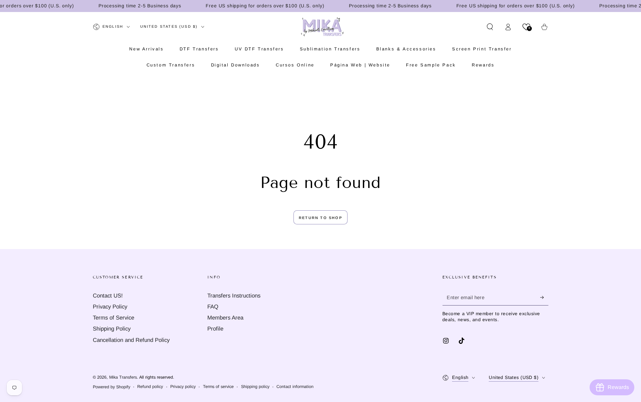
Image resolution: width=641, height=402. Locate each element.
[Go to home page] (322, 26)
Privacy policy (183, 386)
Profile (215, 329)
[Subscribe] (544, 297)
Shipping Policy (112, 329)
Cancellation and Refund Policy (131, 340)
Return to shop (320, 218)
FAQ (212, 307)
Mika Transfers (123, 377)
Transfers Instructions (233, 295)
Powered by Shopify (111, 387)
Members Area (225, 318)
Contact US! (108, 295)
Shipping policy (255, 386)
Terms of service (218, 386)
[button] (490, 26)
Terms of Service (113, 318)
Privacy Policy (110, 307)
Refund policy (150, 386)
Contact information (294, 386)
